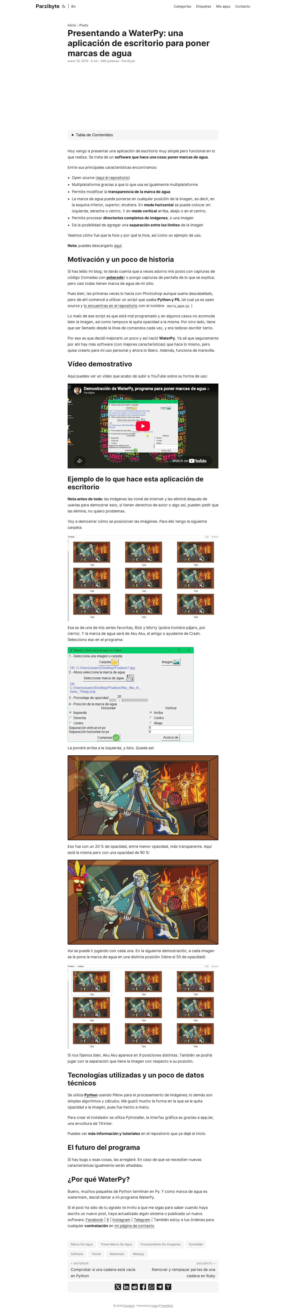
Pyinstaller (196, 1244)
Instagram (121, 1219)
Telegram (142, 1219)
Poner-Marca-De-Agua (116, 1244)
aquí (117, 245)
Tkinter (96, 1254)
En (73, 6)
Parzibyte (47, 6)
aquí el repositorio (113, 177)
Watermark (117, 1254)
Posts (83, 25)
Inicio (72, 25)
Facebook (94, 1219)
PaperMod (167, 1305)
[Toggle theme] (63, 6)
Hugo (154, 1305)
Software (77, 1254)
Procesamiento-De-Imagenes (160, 1244)
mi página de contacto (134, 1226)
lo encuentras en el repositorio (111, 305)
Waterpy (138, 1254)
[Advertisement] (143, 96)
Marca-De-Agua (82, 1244)
